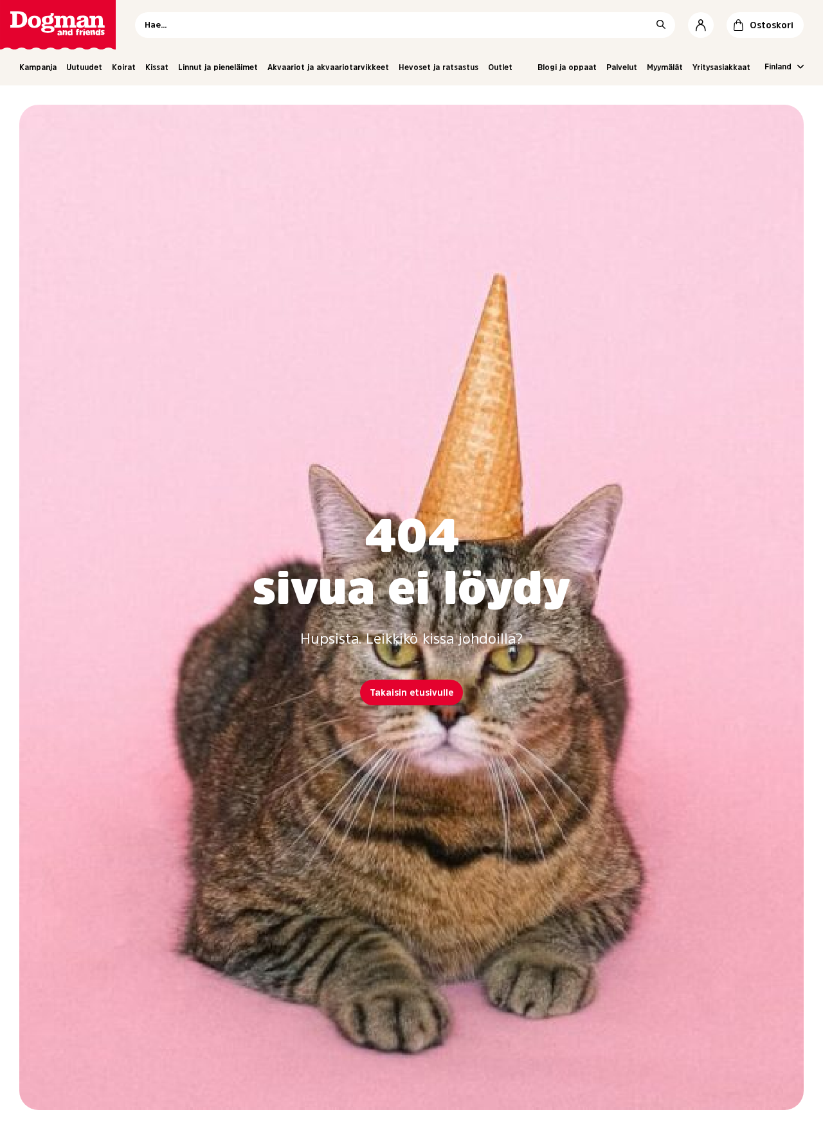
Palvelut (621, 67)
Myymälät (665, 67)
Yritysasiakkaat (721, 67)
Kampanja (38, 67)
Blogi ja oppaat (567, 67)
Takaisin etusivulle (411, 692)
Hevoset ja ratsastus (438, 67)
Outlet (500, 67)
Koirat (124, 67)
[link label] (58, 24)
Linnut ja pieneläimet (218, 67)
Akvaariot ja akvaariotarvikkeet (328, 67)
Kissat (156, 67)
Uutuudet (84, 67)
